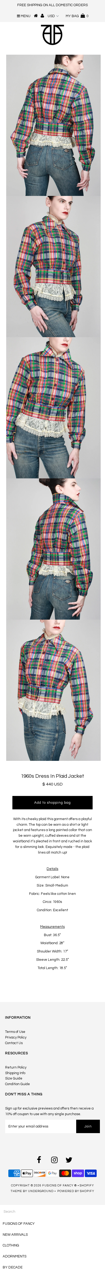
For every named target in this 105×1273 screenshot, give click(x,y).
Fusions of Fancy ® (59, 1185)
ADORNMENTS (14, 1256)
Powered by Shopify (75, 1191)
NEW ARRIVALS (15, 1235)
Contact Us (14, 1043)
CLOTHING (11, 1245)
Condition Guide (17, 1084)
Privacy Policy (15, 1037)
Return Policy (15, 1067)
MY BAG (77, 16)
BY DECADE (13, 1267)
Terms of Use (15, 1032)
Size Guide (13, 1078)
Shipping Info (15, 1073)
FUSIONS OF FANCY (19, 1224)
